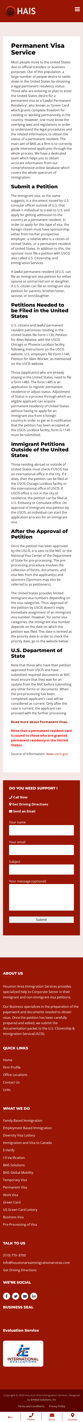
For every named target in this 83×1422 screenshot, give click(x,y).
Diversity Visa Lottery (19, 1135)
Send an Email (24, 811)
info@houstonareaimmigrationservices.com (36, 1262)
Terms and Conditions (31, 1406)
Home (7, 1060)
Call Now (20, 797)
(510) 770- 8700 (14, 1255)
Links (7, 1090)
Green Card (12, 1202)
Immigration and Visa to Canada (27, 1143)
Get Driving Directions (30, 804)
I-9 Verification (14, 1158)
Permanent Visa (15, 1187)
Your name (17, 822)
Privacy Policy (57, 1406)
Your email (17, 842)
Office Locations (15, 1075)
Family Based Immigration (22, 1120)
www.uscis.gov (57, 754)
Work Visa (10, 1195)
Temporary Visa (15, 1180)
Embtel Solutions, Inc (43, 1399)
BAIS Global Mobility (18, 1172)
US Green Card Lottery (20, 1209)
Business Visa (13, 1217)
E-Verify (9, 1150)
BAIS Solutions (14, 1165)
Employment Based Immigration (27, 1128)
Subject (14, 861)
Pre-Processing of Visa (20, 1224)
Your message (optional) (27, 881)
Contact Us (11, 1082)
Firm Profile (12, 1067)
